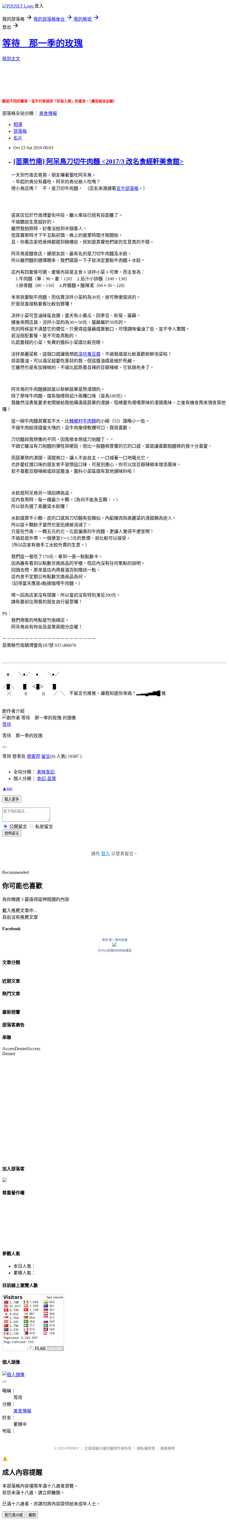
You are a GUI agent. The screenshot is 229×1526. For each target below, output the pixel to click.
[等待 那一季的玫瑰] (114, 945)
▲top (7, 788)
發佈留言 (11, 833)
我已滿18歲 (13, 1515)
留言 (45, 756)
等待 (6, 724)
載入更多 (11, 799)
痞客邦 (33, 756)
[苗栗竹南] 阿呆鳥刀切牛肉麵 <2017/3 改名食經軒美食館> (98, 161)
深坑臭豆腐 (89, 354)
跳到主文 (11, 58)
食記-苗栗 (46, 778)
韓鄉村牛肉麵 (82, 421)
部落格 (20, 131)
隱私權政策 (146, 1448)
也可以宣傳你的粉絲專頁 (115, 950)
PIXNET (72, 1448)
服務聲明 (167, 1448)
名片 (17, 138)
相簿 (17, 124)
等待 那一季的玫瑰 (42, 43)
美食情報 (48, 113)
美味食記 (46, 772)
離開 (32, 1515)
